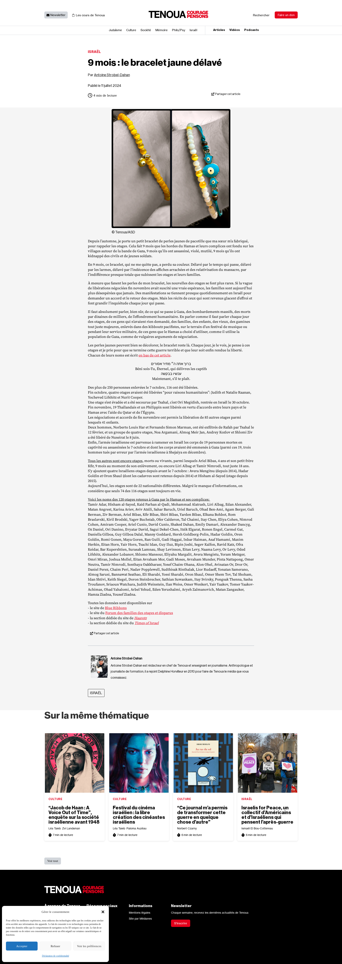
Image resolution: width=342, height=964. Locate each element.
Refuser (55, 946)
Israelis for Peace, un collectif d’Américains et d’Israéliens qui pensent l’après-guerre (267, 814)
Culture (131, 30)
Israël (193, 30)
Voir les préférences (89, 946)
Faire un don (286, 15)
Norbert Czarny (187, 828)
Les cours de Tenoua (90, 15)
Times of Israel (147, 622)
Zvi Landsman (71, 828)
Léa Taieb (54, 828)
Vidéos (234, 30)
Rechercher (261, 15)
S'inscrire (180, 923)
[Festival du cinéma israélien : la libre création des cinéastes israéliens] (139, 763)
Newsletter (58, 15)
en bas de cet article (154, 355)
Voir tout (52, 860)
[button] (103, 912)
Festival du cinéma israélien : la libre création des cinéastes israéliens (139, 814)
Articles (219, 30)
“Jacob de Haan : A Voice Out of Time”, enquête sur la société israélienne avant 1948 (73, 814)
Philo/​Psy (178, 30)
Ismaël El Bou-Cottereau (257, 828)
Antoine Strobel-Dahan (112, 75)
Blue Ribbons (116, 607)
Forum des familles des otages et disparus (139, 612)
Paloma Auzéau (136, 828)
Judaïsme (115, 30)
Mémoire (161, 30)
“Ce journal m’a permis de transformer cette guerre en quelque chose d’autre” (202, 814)
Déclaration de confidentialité (55, 955)
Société (146, 30)
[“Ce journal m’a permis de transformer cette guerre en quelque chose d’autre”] (203, 763)
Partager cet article (227, 94)
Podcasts (251, 30)
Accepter (21, 946)
